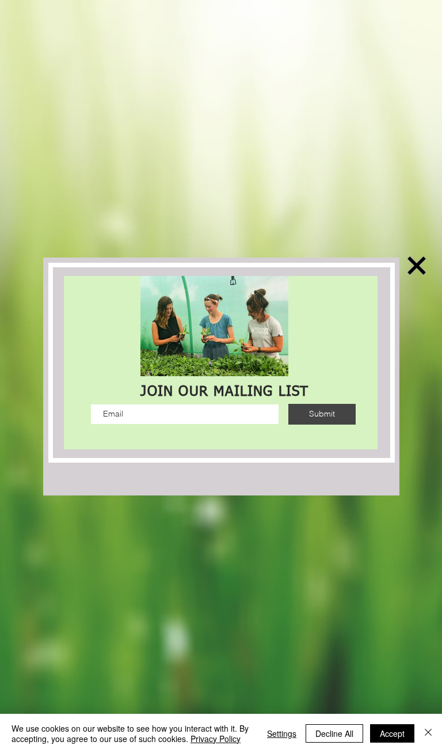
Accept (392, 733)
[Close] (428, 733)
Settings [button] (281, 733)
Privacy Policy (215, 738)
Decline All (334, 733)
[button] (416, 265)
